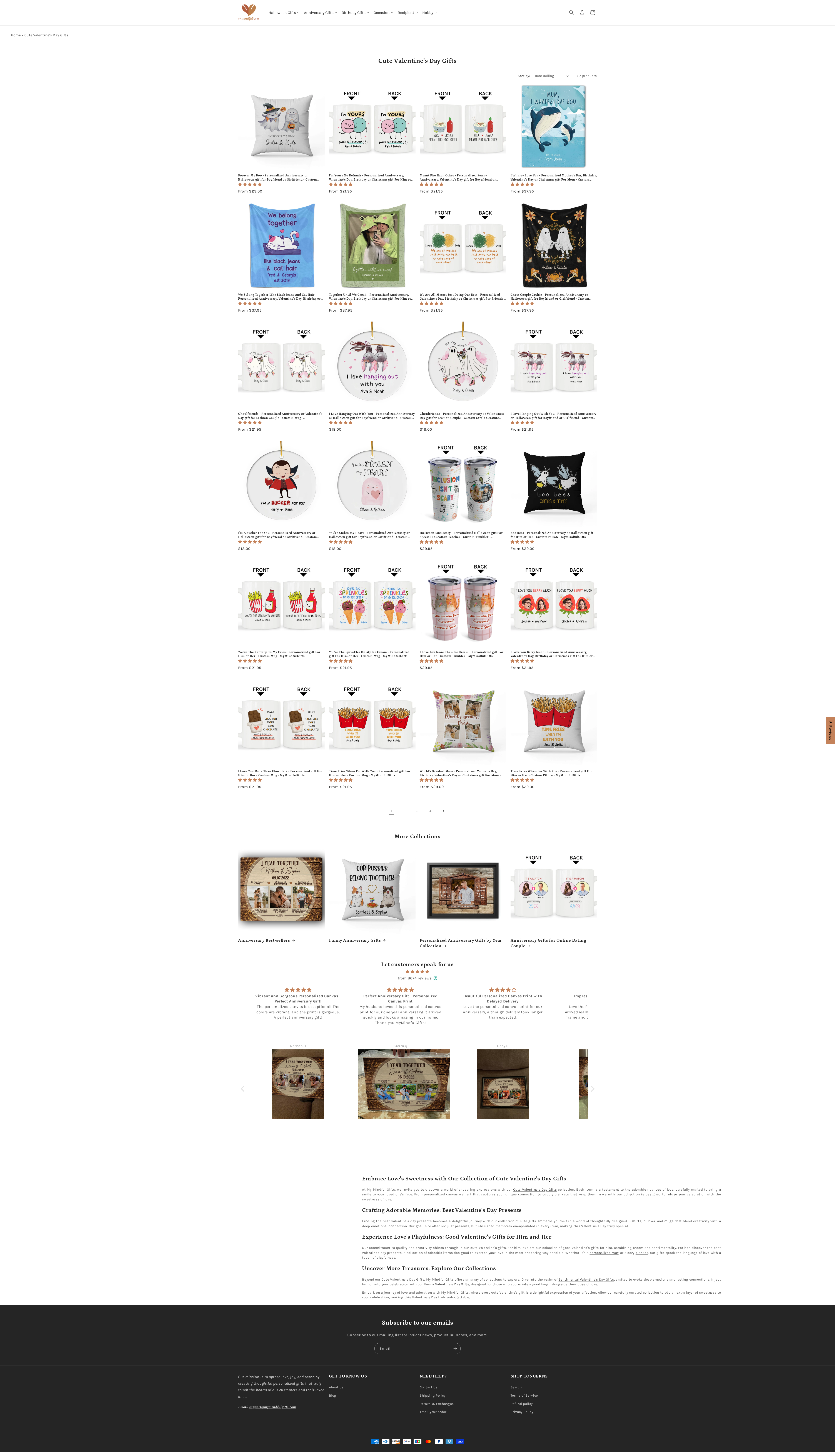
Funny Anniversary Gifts (355, 940)
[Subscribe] (455, 1348)
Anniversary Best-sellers (264, 940)
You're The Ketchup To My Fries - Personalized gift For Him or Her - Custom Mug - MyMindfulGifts (279, 654)
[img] (417, 971)
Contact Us (429, 1387)
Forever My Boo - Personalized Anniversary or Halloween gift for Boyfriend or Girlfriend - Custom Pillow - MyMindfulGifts (277, 178)
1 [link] (391, 811)
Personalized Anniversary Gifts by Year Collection (461, 943)
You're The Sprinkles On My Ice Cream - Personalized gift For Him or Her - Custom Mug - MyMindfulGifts (369, 654)
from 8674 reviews (415, 978)
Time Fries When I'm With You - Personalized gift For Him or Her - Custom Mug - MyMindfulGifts (370, 773)
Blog (332, 1395)
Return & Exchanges (437, 1404)
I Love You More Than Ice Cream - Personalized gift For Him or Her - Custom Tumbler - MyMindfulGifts (462, 654)
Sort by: (524, 76)
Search (516, 1387)
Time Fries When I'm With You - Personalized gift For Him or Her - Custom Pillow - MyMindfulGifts (551, 773)
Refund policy (522, 1404)
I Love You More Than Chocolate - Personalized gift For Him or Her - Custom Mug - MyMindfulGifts (280, 773)
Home (16, 35)
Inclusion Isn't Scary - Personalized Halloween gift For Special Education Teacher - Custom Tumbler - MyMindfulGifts (461, 535)
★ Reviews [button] (830, 730)
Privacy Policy (522, 1412)
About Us (336, 1387)
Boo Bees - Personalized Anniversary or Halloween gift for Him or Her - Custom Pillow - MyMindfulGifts (552, 535)
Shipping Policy (433, 1395)
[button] (571, 12)
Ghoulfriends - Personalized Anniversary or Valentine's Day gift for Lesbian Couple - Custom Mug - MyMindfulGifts (280, 416)
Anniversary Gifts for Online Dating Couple (548, 943)
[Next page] (443, 811)
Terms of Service (524, 1395)
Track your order (433, 1412)
